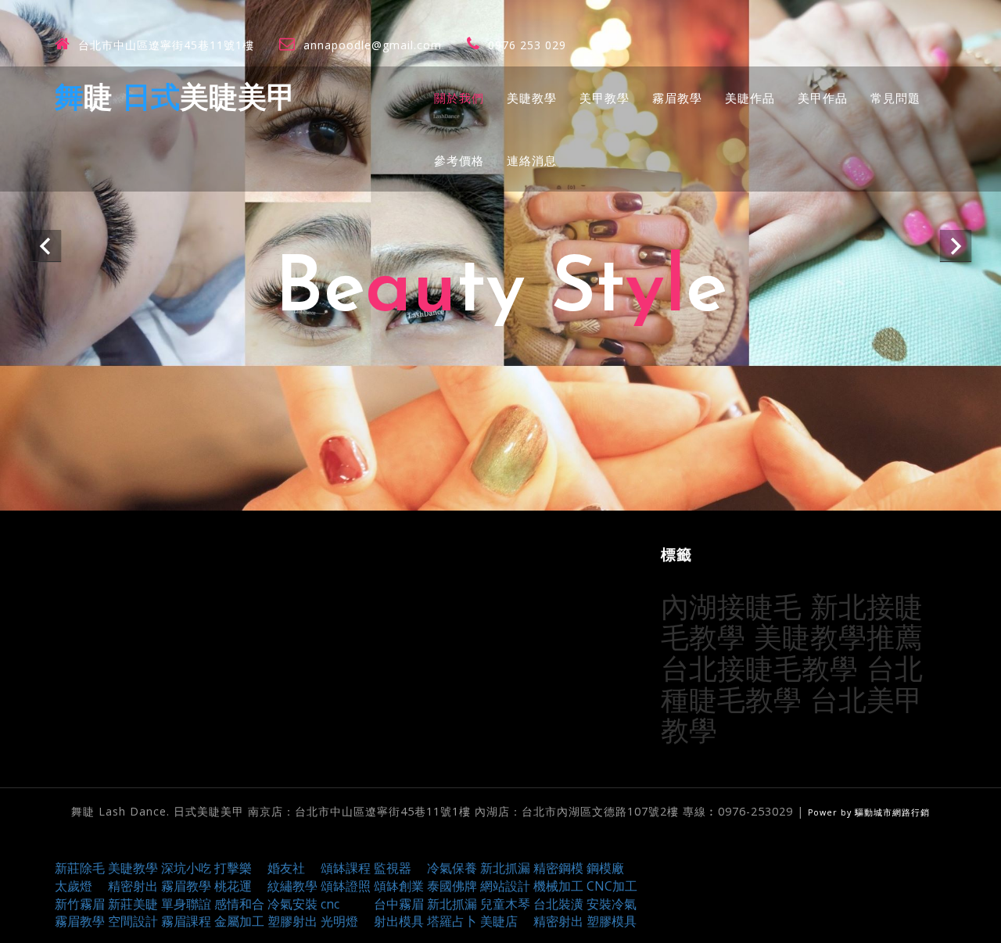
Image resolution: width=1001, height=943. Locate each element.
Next (955, 245)
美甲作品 (823, 98)
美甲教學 (604, 98)
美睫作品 (750, 98)
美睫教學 (532, 98)
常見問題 (895, 98)
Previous (45, 245)
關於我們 (459, 98)
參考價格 (459, 160)
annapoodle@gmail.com (372, 45)
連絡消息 (532, 160)
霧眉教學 (677, 98)
